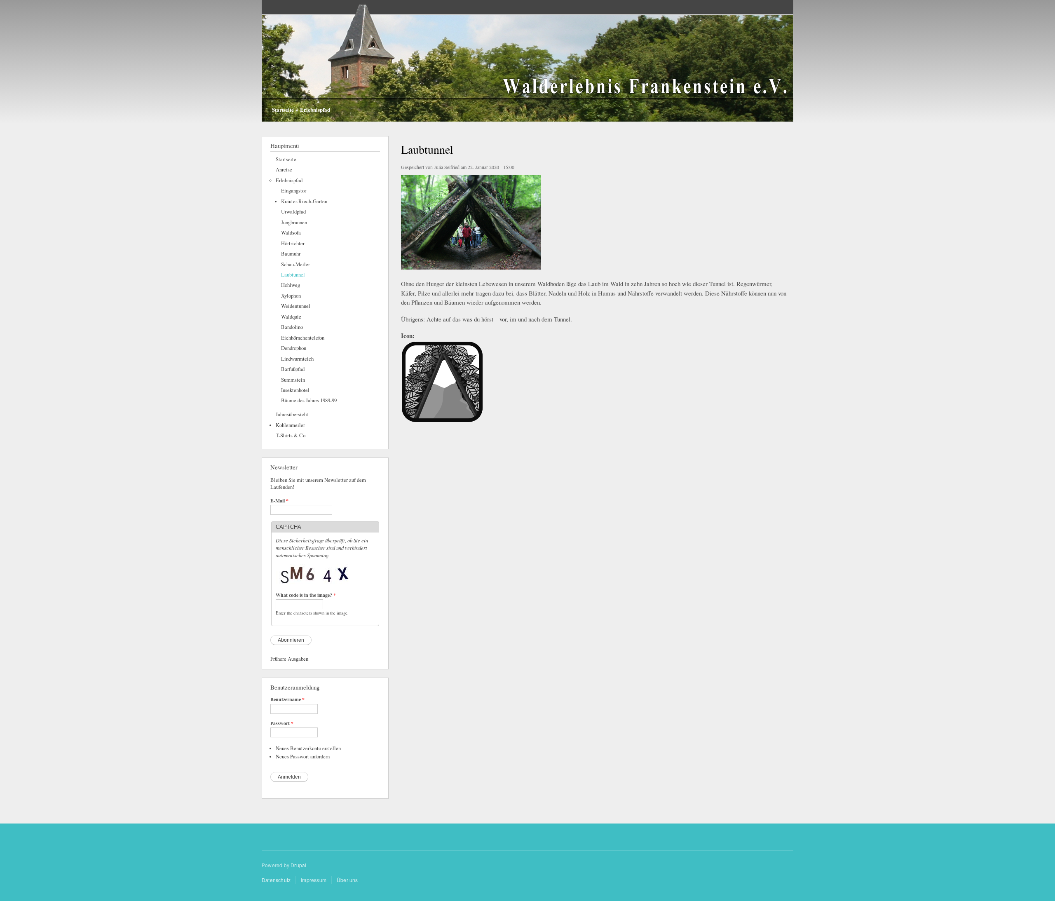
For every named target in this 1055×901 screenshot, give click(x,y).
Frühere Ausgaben (289, 658)
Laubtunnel (293, 274)
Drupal (298, 864)
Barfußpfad (293, 369)
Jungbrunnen (294, 222)
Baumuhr (290, 253)
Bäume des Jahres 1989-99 (309, 400)
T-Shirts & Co (290, 435)
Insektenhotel (295, 390)
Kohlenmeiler (290, 425)
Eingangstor (293, 190)
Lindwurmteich (297, 358)
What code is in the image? (306, 595)
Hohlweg (290, 285)
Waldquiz (291, 316)
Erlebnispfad (315, 109)
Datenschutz (276, 879)
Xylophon (291, 295)
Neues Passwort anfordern (303, 756)
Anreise (284, 169)
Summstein (293, 379)
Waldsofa (291, 232)
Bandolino (292, 327)
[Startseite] (527, 62)
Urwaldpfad (293, 211)
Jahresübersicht (292, 414)
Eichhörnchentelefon (302, 337)
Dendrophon (293, 348)
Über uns (347, 879)
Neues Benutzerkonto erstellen (308, 748)
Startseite (283, 109)
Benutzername (287, 699)
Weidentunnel (295, 306)
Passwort (281, 723)
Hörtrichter (293, 243)
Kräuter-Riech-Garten (304, 201)
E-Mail (279, 500)
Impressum (313, 879)
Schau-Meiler (295, 264)
